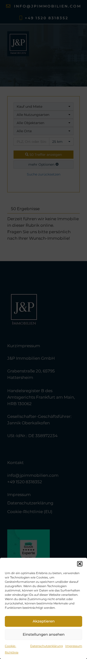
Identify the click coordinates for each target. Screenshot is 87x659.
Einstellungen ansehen (44, 634)
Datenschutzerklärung (46, 646)
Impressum (73, 646)
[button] (79, 563)
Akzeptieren (44, 621)
